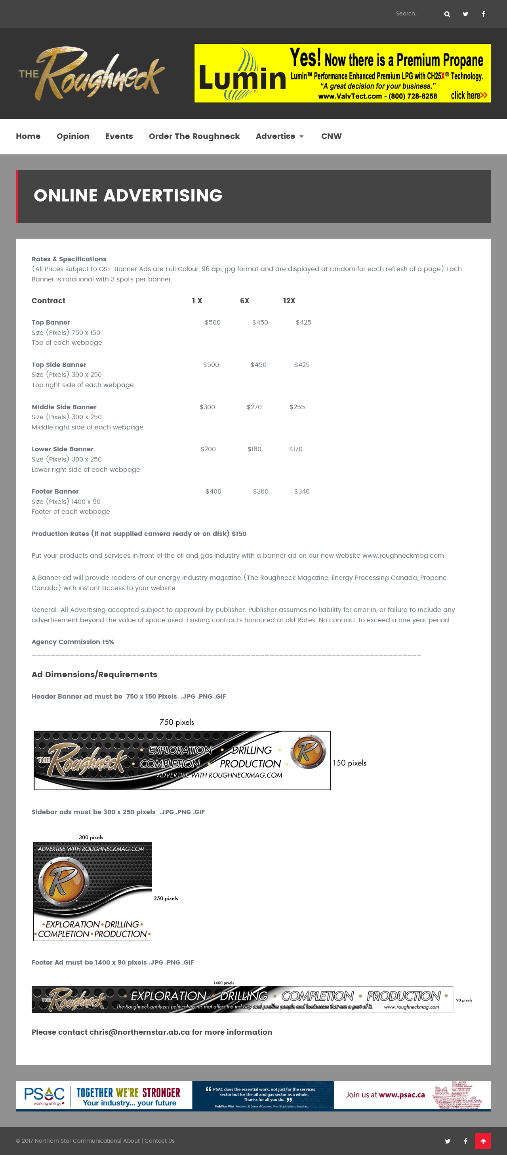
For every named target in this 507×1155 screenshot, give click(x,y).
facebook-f (483, 14)
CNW (331, 137)
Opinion (73, 137)
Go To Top (483, 1141)
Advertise (275, 137)
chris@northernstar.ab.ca (140, 1032)
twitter (465, 14)
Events (119, 137)
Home (28, 137)
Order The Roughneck (194, 137)
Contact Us (160, 1141)
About (131, 1141)
